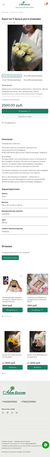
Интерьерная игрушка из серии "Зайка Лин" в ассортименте (12, 299)
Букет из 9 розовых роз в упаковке (37, 356)
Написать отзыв (10, 258)
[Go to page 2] (4, 316)
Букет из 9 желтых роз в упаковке (12, 356)
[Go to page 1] (2, 316)
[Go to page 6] (10, 316)
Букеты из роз (17, 12)
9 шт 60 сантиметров (33, 76)
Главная (5, 12)
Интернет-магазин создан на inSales (16, 452)
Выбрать (12, 367)
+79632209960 (28, 401)
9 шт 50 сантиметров (12, 76)
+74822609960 (9, 401)
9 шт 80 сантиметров (33, 80)
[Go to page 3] (5, 316)
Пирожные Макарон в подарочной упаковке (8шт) (36, 299)
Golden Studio (7, 441)
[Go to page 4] (7, 316)
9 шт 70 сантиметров (12, 80)
